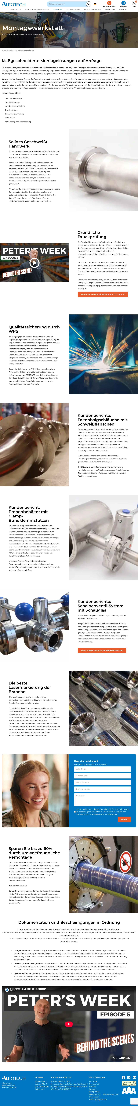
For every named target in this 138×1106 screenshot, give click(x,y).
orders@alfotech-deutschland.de (73, 1086)
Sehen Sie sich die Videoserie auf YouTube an (103, 294)
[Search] (88, 4)
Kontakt (123, 9)
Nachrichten (73, 9)
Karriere (92, 1086)
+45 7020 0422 (64, 1081)
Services (57, 9)
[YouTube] (134, 1077)
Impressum (94, 1097)
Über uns (110, 9)
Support (92, 1089)
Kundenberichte (92, 9)
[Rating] (129, 1090)
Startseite (5, 50)
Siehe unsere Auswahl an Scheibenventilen (102, 650)
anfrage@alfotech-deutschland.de (73, 1084)
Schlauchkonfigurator (37, 9)
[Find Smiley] (129, 1083)
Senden (124, 819)
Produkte (16, 9)
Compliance (94, 1092)
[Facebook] (123, 1077)
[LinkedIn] (129, 1077)
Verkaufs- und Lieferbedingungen (103, 1094)
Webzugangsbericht (98, 1099)
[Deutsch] (96, 4)
